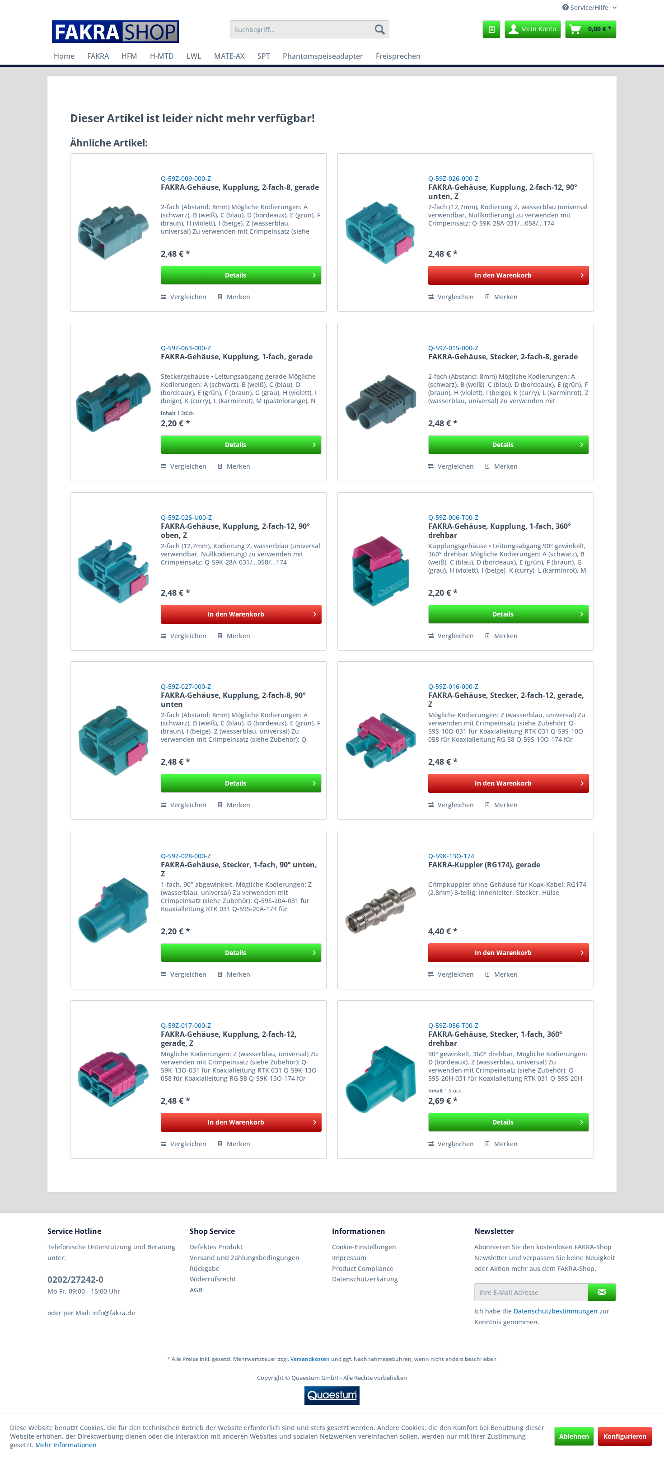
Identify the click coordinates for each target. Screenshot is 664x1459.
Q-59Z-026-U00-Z (186, 517)
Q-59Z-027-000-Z (186, 686)
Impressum (349, 1257)
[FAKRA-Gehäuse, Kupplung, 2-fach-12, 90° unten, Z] (380, 232)
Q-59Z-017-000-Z (186, 1025)
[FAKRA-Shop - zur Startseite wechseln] (115, 31)
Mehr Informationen (66, 1444)
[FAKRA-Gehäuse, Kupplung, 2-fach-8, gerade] (113, 232)
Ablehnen (574, 1436)
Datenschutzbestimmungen (556, 1311)
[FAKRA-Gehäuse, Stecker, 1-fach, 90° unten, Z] (113, 910)
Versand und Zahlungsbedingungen (244, 1257)
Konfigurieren (624, 1436)
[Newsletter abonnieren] (602, 1292)
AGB (196, 1289)
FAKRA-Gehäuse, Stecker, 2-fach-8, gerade (503, 357)
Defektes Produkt (216, 1247)
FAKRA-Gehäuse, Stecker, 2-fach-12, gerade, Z (506, 700)
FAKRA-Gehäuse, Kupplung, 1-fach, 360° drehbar (499, 531)
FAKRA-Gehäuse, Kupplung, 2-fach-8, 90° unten (233, 700)
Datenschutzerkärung (365, 1279)
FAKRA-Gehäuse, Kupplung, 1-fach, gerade (237, 357)
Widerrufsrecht (213, 1279)
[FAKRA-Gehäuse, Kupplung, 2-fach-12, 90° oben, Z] (113, 571)
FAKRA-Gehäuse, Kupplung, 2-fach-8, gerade (240, 187)
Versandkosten (310, 1359)
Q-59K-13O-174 (451, 856)
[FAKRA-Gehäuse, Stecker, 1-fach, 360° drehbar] (380, 1079)
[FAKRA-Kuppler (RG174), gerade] (380, 910)
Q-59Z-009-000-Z (186, 178)
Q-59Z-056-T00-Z (453, 1025)
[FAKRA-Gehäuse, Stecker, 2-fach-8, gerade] (380, 402)
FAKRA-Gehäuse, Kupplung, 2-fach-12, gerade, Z (229, 1039)
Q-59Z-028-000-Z (186, 856)
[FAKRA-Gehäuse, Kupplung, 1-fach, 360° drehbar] (380, 571)
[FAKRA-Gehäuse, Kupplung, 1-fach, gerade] (113, 402)
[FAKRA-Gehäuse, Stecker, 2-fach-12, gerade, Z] (380, 740)
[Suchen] (379, 29)
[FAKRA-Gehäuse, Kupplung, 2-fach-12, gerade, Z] (113, 1079)
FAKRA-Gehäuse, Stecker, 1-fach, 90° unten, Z (239, 869)
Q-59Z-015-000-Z (453, 348)
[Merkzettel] (491, 29)
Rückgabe (205, 1268)
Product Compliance (362, 1268)
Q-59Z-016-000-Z (453, 686)
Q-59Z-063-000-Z (186, 348)
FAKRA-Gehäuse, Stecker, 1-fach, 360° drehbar (495, 1039)
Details (235, 275)
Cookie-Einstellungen (364, 1247)
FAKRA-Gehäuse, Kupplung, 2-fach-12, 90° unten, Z (502, 192)
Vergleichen (187, 296)
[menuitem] (309, 29)
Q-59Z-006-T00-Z (453, 517)
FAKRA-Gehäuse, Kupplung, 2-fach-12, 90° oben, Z (235, 531)
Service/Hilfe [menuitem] (589, 7)
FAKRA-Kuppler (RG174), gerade (484, 865)
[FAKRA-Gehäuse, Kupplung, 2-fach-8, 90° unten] (113, 740)
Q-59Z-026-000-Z (453, 178)
